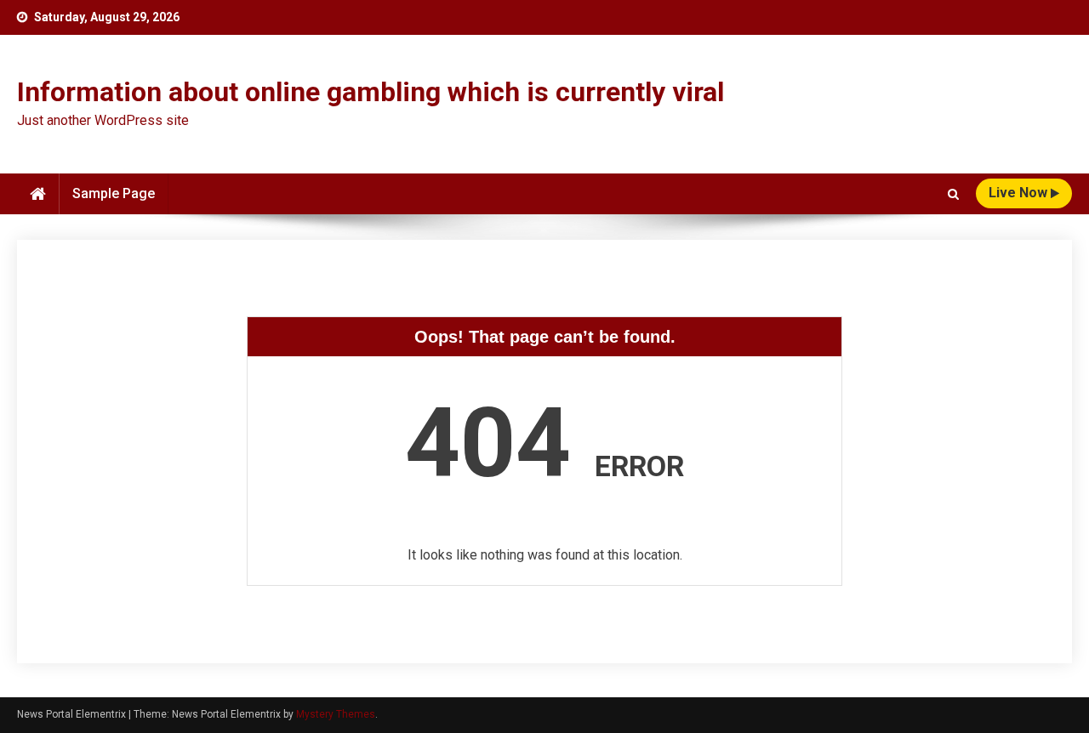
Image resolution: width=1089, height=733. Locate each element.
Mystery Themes (335, 714)
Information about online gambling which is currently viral (370, 92)
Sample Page (113, 193)
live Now (1020, 193)
